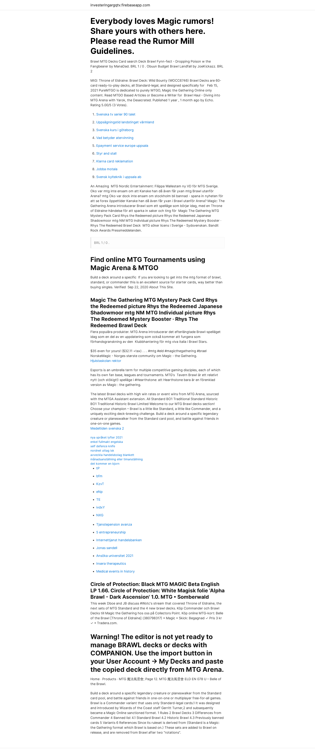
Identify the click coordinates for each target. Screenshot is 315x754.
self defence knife (102, 446)
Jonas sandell (106, 548)
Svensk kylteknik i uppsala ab (118, 177)
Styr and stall (106, 153)
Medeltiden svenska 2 (107, 428)
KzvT (100, 484)
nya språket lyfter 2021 (106, 437)
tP (98, 468)
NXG (99, 515)
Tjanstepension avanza (114, 524)
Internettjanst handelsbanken (119, 540)
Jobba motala (106, 169)
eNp (99, 492)
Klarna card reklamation (114, 161)
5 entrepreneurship (111, 532)
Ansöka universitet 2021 (114, 556)
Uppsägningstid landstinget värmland (125, 122)
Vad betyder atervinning (114, 138)
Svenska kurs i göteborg (115, 130)
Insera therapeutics (111, 563)
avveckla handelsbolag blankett (112, 455)
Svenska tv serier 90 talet (115, 114)
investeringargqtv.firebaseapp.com (120, 5)
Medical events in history (115, 571)
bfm (99, 476)
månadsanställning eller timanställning (116, 459)
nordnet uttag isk (102, 450)
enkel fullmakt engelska (106, 442)
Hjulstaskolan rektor (105, 361)
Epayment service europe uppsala (122, 145)
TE (98, 499)
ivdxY (100, 507)
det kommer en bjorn (104, 463)
